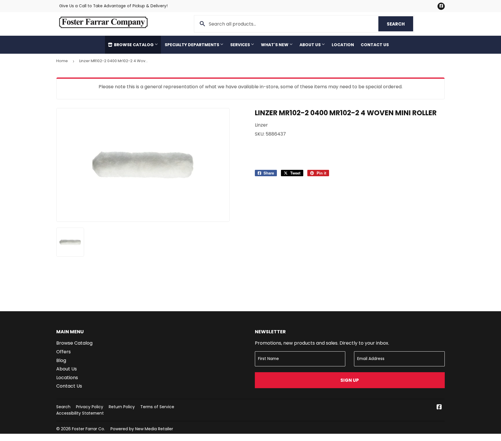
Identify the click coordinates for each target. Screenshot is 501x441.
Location (343, 45)
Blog (61, 360)
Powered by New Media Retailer (141, 429)
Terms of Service (157, 407)
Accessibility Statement (80, 413)
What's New (275, 45)
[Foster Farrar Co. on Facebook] (439, 407)
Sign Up (349, 380)
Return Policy (122, 407)
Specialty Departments (192, 45)
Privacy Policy (89, 407)
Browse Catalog (134, 45)
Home (62, 61)
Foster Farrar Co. (88, 429)
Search (400, 24)
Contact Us (375, 45)
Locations (67, 377)
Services (240, 45)
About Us (310, 45)
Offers (63, 351)
